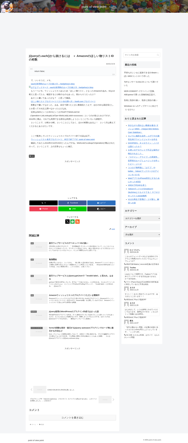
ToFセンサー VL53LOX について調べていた (141, 83)
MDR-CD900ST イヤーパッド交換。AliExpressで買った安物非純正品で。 (140, 93)
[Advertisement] (94, 30)
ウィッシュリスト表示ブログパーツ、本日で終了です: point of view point (63, 139)
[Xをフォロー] (67, 221)
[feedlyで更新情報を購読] (72, 221)
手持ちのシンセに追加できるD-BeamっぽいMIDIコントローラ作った (141, 74)
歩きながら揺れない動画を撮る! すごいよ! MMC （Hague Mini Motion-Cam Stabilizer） (143, 129)
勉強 (32, 156)
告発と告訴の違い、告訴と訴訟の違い (140, 100)
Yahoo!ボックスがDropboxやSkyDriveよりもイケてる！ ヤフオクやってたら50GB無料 (144, 192)
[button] (101, 208)
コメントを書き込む (72, 417)
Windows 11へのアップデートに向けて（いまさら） (141, 108)
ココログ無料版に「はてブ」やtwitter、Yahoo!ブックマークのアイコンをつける (143, 171)
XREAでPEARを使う (137, 185)
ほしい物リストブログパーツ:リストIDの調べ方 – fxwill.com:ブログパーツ (63, 101)
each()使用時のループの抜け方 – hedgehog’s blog (53, 84)
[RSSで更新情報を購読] (77, 221)
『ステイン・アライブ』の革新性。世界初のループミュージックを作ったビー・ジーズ (143, 160)
